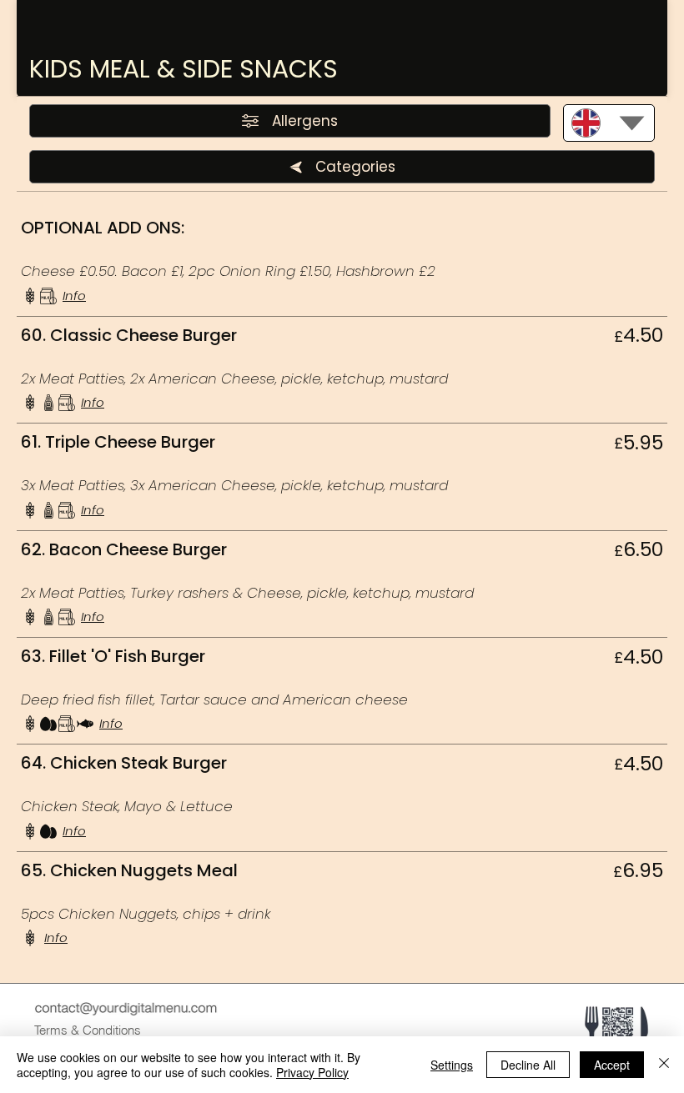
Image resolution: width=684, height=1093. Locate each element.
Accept (612, 1064)
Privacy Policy (312, 1072)
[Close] (664, 1065)
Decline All (528, 1064)
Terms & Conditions (87, 1030)
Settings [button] (451, 1064)
